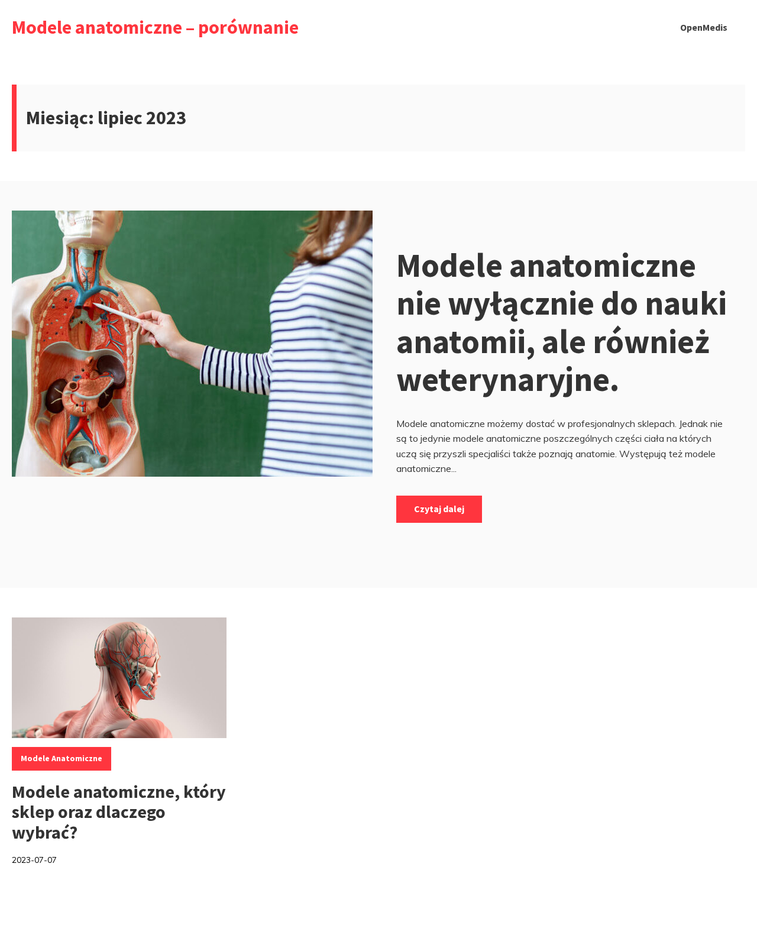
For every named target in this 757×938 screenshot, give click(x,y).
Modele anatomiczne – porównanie (155, 27)
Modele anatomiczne (61, 758)
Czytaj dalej (439, 509)
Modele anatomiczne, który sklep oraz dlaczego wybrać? (119, 811)
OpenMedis (703, 27)
